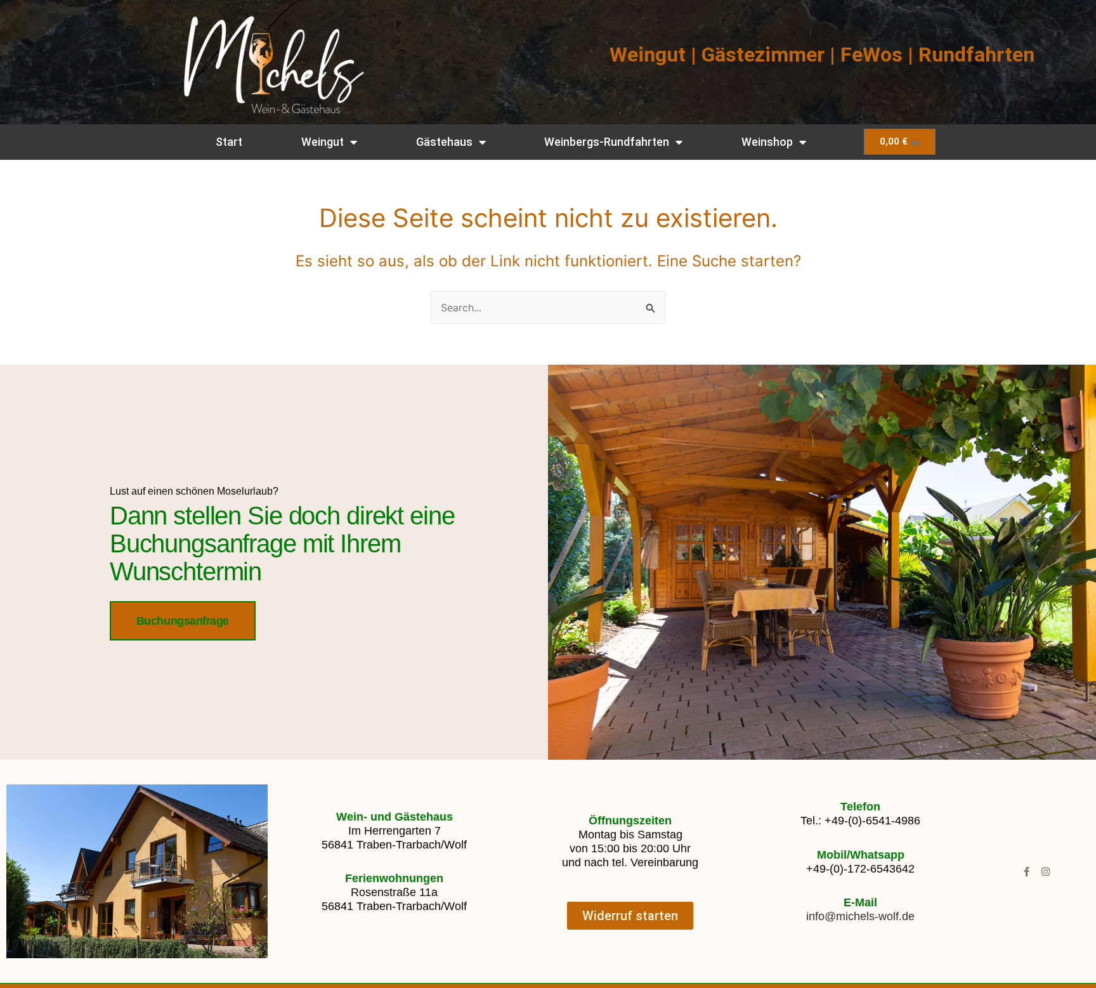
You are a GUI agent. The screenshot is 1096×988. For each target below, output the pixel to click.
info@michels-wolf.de (860, 916)
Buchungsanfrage (182, 620)
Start (229, 141)
